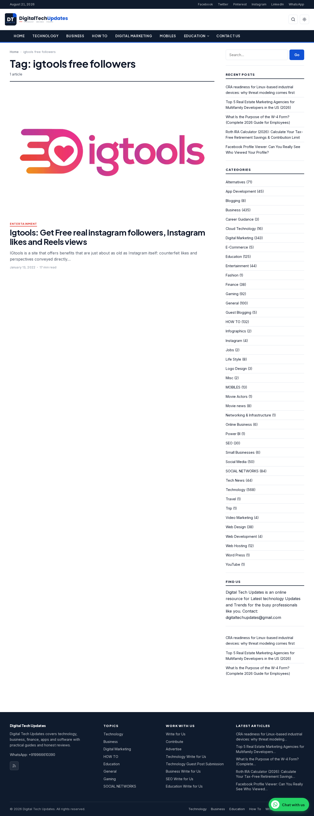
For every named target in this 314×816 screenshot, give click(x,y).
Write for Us (175, 734)
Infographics (236, 331)
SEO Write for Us (179, 779)
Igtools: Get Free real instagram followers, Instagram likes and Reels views (107, 237)
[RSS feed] (14, 765)
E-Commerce (237, 247)
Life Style (233, 359)
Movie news (236, 406)
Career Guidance (240, 219)
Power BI (233, 434)
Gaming (232, 294)
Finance (232, 284)
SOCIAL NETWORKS (242, 471)
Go (296, 55)
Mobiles (168, 36)
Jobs (230, 350)
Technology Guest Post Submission (195, 764)
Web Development (241, 536)
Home (19, 36)
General (232, 303)
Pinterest (240, 4)
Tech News (235, 480)
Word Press (235, 555)
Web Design (236, 527)
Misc (229, 378)
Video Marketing (239, 517)
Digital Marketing (133, 36)
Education (195, 36)
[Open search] (293, 19)
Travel (231, 499)
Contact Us (228, 36)
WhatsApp (296, 4)
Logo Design (236, 368)
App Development (241, 191)
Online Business (239, 424)
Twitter (223, 4)
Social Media (236, 462)
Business (75, 36)
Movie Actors (237, 396)
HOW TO (233, 322)
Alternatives (235, 182)
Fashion (232, 275)
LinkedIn (277, 4)
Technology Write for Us (186, 756)
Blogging (233, 201)
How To (99, 36)
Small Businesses (240, 452)
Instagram (259, 4)
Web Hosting (236, 546)
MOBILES (233, 387)
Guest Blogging (238, 312)
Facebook (205, 4)
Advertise (174, 749)
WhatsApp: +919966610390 (32, 755)
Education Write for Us (184, 786)
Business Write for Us (183, 771)
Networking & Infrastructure (248, 415)
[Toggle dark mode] (304, 19)
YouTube (233, 564)
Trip (229, 508)
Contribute (174, 742)
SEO (229, 443)
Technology (45, 36)
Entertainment (23, 224)
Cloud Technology (241, 228)
